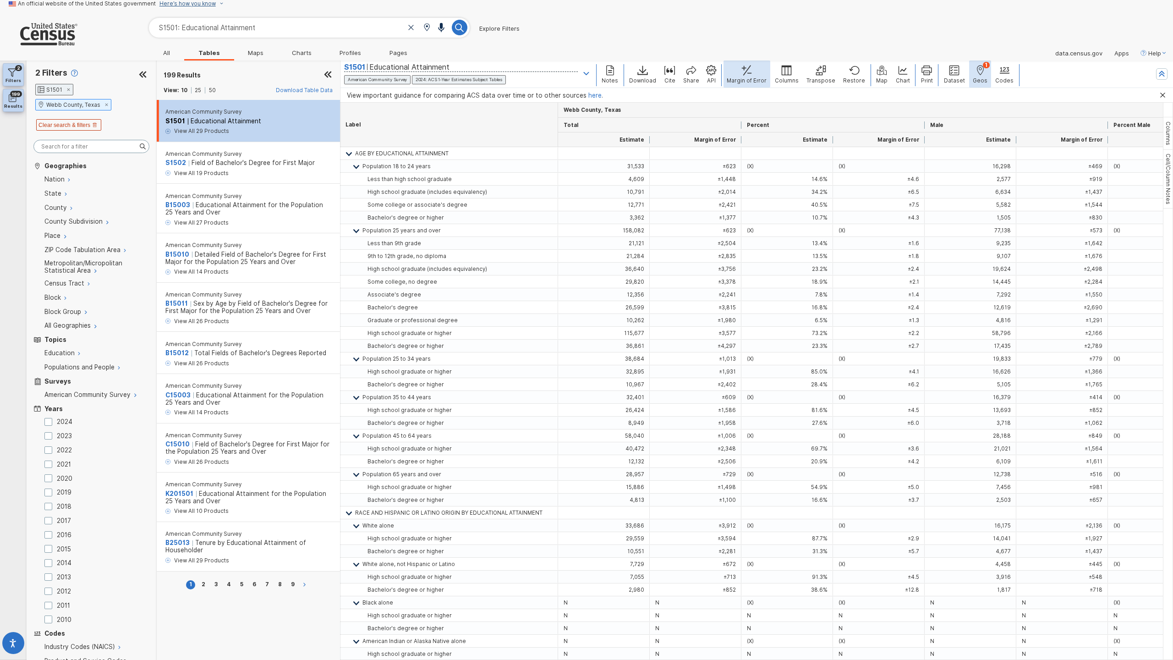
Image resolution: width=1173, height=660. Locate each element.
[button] (426, 28)
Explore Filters (499, 28)
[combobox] (309, 28)
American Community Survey (203, 112)
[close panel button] (327, 75)
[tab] (1168, 133)
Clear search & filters (64, 125)
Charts (302, 52)
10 (184, 90)
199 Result (182, 75)
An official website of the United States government (87, 3)
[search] (91, 146)
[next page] (305, 584)
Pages (398, 52)
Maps (255, 52)
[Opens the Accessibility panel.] (13, 645)
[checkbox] (49, 421)
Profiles (350, 52)
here (595, 95)
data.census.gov (1078, 53)
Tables (209, 52)
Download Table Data (304, 90)
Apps (1121, 53)
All (166, 52)
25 (198, 90)
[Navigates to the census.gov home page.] (38, 41)
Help (1154, 53)
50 (212, 90)
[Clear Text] (411, 28)
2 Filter (51, 72)
